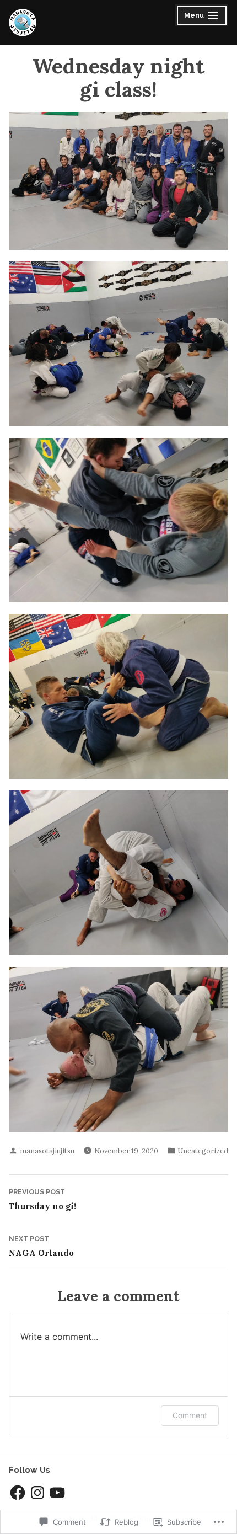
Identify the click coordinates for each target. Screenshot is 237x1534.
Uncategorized (203, 1150)
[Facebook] (17, 1492)
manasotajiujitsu (47, 1150)
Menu (202, 17)
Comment (190, 1415)
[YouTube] (57, 1492)
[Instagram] (37, 1492)
